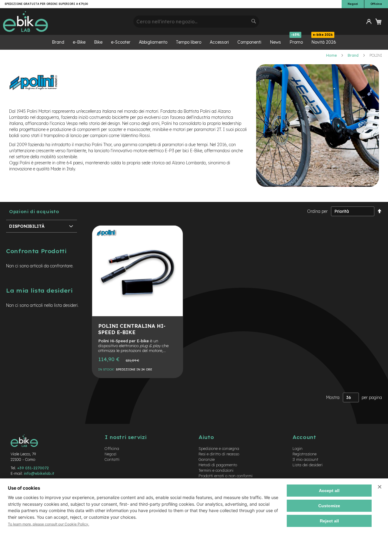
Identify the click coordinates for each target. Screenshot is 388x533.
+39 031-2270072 (33, 467)
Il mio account (305, 459)
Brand (354, 55)
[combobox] (196, 21)
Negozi (353, 3)
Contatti (112, 459)
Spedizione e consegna (219, 448)
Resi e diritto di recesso (219, 453)
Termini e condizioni (216, 470)
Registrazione (304, 453)
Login (298, 448)
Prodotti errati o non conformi (226, 475)
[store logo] (66, 21)
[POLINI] (106, 239)
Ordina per (317, 211)
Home (332, 55)
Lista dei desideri (308, 464)
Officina (376, 3)
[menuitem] (58, 42)
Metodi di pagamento (218, 464)
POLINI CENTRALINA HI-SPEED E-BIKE (132, 329)
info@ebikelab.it (39, 473)
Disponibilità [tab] (27, 226)
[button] (369, 21)
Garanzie (207, 459)
